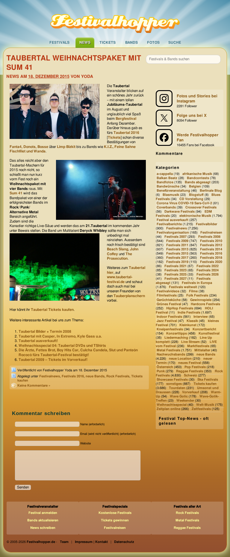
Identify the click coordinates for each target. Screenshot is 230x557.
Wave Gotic (179, 396)
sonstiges (174, 383)
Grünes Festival (169, 304)
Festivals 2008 (209, 236)
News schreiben (42, 527)
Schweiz (190, 375)
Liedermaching (176, 337)
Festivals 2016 (73, 376)
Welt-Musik (205, 405)
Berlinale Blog (211, 190)
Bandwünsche (168, 186)
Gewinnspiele (200, 300)
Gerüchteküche (169, 300)
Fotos (153, 42)
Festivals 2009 (177, 241)
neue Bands (95, 376)
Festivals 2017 (177, 257)
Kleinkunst (187, 325)
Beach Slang (117, 249)
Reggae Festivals (189, 371)
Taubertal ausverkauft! (38, 341)
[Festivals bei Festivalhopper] (115, 18)
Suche (174, 42)
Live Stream (190, 341)
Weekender (185, 400)
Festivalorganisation (173, 232)
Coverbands (166, 207)
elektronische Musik (195, 215)
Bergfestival (126, 118)
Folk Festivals (197, 295)
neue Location (180, 358)
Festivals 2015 (177, 253)
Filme (193, 291)
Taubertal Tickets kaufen (52, 309)
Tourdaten (177, 388)
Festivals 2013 (177, 249)
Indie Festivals (189, 312)
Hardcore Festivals (205, 304)
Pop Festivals (195, 367)
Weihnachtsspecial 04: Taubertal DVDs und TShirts (62, 345)
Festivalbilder (206, 224)
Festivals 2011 (177, 245)
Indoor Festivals (169, 316)
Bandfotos (165, 182)
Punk (161, 371)
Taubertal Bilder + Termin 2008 (45, 331)
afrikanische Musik (197, 173)
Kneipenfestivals (170, 329)
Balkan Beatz (167, 178)
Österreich (165, 367)
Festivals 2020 (211, 262)
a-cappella (165, 173)
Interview (200, 316)
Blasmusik (171, 194)
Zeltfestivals (201, 409)
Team (64, 542)
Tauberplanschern (129, 296)
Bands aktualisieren (42, 520)
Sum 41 (16, 193)
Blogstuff (196, 194)
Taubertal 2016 (126, 132)
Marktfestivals (198, 346)
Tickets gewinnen (115, 520)
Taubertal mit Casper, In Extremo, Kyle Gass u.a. (60, 336)
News (84, 42)
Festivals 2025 (175, 274)
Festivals (59, 42)
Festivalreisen (211, 232)
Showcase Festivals (172, 379)
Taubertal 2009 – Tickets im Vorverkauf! (53, 359)
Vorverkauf (190, 392)
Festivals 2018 (211, 257)
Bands (131, 42)
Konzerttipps (176, 333)
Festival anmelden (42, 512)
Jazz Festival (167, 321)
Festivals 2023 (175, 270)
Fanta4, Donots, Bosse (29, 147)
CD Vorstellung (191, 199)
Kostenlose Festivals (115, 512)
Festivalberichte (169, 224)
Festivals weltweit (183, 287)
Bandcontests (198, 178)
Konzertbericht (204, 329)
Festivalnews (49, 376)
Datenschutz (124, 542)
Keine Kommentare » (33, 385)
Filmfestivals (167, 295)
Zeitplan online (168, 409)
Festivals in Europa (197, 283)
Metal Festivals (168, 350)
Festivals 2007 (175, 236)
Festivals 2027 (175, 279)
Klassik (192, 321)
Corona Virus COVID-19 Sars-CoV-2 (184, 203)
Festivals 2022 (207, 266)
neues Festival (189, 362)
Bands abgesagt (198, 182)
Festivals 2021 (175, 266)
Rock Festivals (117, 376)
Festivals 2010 (211, 241)
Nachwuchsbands (171, 354)
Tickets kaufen (205, 383)
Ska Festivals (207, 379)
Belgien (195, 186)
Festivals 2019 (177, 262)
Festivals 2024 (207, 270)
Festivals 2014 (211, 249)
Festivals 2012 (211, 245)
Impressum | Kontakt (91, 542)
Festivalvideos (168, 291)
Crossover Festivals (201, 207)
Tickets (107, 42)
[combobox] (183, 59)
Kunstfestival (209, 333)
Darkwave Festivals (179, 211)
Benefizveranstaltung (173, 190)
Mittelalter (202, 350)
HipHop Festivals (179, 308)
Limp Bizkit (66, 147)
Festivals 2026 (207, 274)
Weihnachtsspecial (172, 405)
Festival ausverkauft (172, 220)
